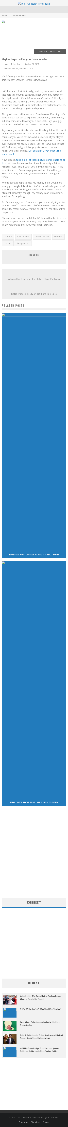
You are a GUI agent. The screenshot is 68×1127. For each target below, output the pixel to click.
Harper (8, 243)
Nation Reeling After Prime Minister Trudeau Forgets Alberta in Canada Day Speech (40, 997)
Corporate (24, 1122)
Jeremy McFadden (12, 64)
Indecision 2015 (26, 68)
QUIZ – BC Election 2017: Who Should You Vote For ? (40, 1009)
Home (4, 15)
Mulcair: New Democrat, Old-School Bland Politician (34, 279)
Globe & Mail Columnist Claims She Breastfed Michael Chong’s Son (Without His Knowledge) (41, 1037)
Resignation (23, 243)
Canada (8, 236)
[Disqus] (34, 855)
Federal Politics (11, 68)
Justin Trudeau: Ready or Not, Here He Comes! (34, 293)
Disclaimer (36, 1122)
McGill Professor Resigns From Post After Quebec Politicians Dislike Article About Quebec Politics (39, 1050)
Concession (23, 236)
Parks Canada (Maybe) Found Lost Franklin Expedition (34, 802)
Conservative (42, 236)
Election (58, 236)
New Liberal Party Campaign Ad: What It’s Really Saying (34, 554)
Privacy (46, 1122)
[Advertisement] (34, 952)
